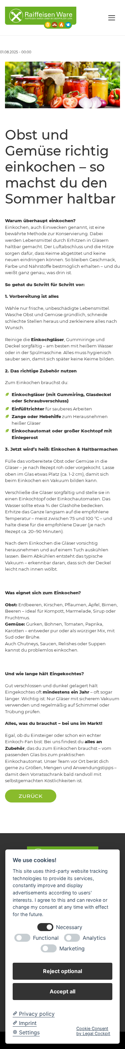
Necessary (69, 927)
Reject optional (62, 971)
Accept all (62, 991)
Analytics (94, 938)
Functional (46, 938)
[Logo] (40, 17)
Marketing (72, 948)
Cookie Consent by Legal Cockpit (93, 1031)
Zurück (31, 796)
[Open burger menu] (111, 17)
